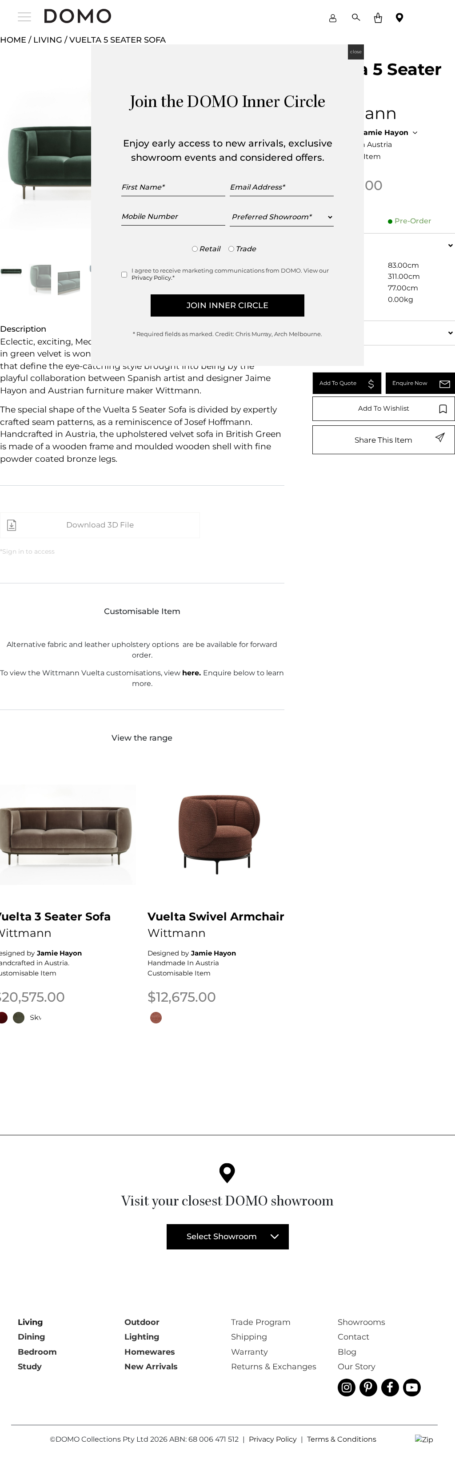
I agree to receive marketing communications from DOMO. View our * (230, 274)
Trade (245, 249)
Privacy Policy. (152, 277)
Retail (209, 249)
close (356, 52)
